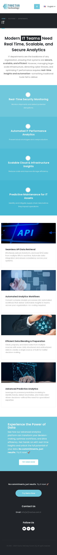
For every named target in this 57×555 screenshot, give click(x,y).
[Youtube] (24, 528)
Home (4, 19)
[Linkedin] (28, 528)
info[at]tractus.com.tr (31, 512)
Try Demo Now (28, 462)
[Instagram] (33, 528)
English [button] (50, 6)
